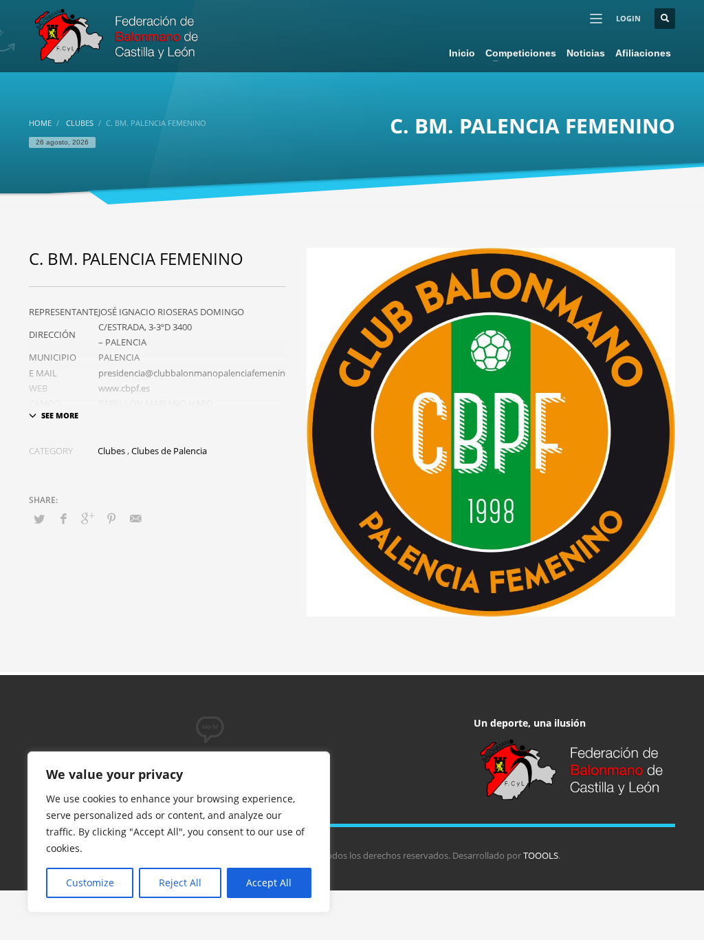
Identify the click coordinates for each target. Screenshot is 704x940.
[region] (179, 831)
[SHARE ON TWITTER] (39, 519)
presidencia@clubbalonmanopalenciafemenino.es (200, 373)
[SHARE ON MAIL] (135, 518)
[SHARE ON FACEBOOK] (63, 518)
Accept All (269, 882)
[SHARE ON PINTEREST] (111, 518)
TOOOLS (540, 855)
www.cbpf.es (124, 388)
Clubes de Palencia (169, 451)
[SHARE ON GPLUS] (87, 518)
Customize (90, 882)
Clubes (111, 451)
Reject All (180, 882)
